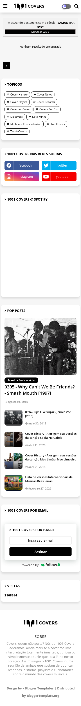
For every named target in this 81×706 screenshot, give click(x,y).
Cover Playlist (18, 102)
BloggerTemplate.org (43, 695)
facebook (25, 165)
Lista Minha (39, 117)
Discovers (16, 117)
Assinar (40, 551)
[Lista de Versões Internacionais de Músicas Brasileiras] (13, 483)
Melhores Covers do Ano (25, 124)
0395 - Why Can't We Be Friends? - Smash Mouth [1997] (39, 390)
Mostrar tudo (40, 32)
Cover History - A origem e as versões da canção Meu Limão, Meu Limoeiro (50, 457)
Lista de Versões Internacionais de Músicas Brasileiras (48, 479)
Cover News (44, 94)
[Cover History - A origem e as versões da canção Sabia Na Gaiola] (13, 439)
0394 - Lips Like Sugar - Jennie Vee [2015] (48, 414)
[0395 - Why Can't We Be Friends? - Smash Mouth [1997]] (40, 346)
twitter (62, 165)
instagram (25, 176)
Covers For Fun (48, 109)
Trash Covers (18, 131)
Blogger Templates (39, 688)
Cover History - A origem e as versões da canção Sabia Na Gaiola (50, 436)
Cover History (18, 94)
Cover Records (46, 102)
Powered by (30, 565)
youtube (62, 176)
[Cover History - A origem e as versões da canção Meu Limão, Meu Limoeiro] (13, 461)
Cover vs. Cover (20, 109)
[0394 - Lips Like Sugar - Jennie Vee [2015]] (13, 418)
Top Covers (58, 124)
